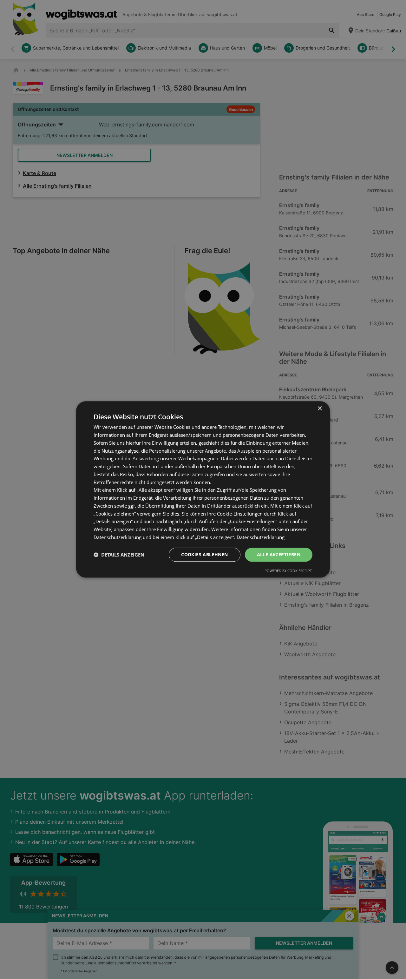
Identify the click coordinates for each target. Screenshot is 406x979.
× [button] (319, 408)
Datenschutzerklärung (261, 537)
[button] (119, 554)
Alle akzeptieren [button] (278, 554)
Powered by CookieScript (288, 571)
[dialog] (203, 489)
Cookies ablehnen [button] (204, 554)
